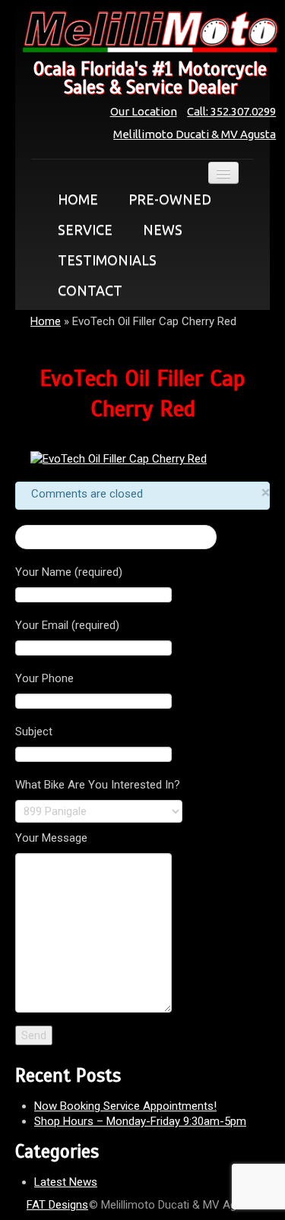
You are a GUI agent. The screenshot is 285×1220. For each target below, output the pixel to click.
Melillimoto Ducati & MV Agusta (194, 134)
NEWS (162, 229)
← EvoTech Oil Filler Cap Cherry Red (116, 537)
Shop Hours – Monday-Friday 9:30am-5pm (140, 1121)
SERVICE (85, 229)
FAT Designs (57, 1205)
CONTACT (90, 290)
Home (45, 321)
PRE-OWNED (169, 199)
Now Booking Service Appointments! (125, 1106)
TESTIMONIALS (107, 259)
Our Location (143, 111)
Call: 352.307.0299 (231, 111)
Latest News (65, 1182)
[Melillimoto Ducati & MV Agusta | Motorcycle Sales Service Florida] (142, 31)
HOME (78, 199)
